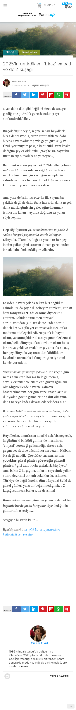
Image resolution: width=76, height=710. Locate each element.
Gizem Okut (19, 81)
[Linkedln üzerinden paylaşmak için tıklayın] (34, 95)
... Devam (22, 666)
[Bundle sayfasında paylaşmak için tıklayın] (66, 95)
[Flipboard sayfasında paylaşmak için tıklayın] (51, 95)
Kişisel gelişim (29, 52)
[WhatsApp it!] (58, 95)
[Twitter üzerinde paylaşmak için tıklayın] (25, 95)
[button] (5, 5)
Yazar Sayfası (59, 676)
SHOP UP (49, 5)
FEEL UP (10, 52)
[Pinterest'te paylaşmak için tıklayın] (43, 95)
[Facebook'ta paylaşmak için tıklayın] (16, 95)
